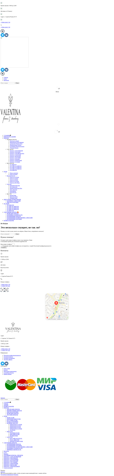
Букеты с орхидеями (15, 157)
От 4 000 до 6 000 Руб (15, 167)
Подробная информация (7, 474)
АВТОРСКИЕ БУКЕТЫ (13, 409)
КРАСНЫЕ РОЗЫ (14, 434)
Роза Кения (13, 191)
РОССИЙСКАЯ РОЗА (16, 438)
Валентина (47, 293)
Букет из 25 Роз (14, 178)
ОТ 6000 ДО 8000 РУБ (13, 209)
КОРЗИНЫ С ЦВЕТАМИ (14, 201)
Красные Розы (14, 196)
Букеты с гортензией (15, 155)
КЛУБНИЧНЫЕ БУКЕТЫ (14, 216)
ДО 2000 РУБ (10, 205)
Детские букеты (14, 148)
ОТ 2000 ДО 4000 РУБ (13, 206)
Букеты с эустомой (15, 161)
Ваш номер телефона (6, 244)
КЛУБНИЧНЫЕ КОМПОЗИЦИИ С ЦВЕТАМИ (20, 217)
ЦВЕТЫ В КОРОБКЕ (12, 202)
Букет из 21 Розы (14, 177)
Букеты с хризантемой (16, 160)
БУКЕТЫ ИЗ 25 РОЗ (15, 426)
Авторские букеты (16, 143)
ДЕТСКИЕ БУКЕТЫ (12, 414)
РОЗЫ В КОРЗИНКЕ (12, 421)
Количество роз (11, 175)
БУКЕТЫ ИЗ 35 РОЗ (15, 427)
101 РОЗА (12, 430)
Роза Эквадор (13, 189)
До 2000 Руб (13, 164)
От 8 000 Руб (13, 170)
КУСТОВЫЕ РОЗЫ (12, 420)
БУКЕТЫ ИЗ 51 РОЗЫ (16, 428)
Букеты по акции (14, 141)
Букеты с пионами (15, 159)
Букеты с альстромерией (16, 150)
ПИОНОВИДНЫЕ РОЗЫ (14, 419)
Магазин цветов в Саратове (50, 296)
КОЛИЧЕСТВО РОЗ (12, 423)
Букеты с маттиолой (15, 156)
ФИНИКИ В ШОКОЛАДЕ (14, 449)
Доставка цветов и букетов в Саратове (52, 295)
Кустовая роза (13, 187)
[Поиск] (57, 128)
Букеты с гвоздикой (15, 152)
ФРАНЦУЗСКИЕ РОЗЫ (16, 441)
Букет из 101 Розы (15, 182)
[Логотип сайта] (15, 67)
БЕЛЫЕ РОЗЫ (14, 435)
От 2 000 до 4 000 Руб (15, 166)
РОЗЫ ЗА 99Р (10, 417)
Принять (16, 474)
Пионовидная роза (15, 185)
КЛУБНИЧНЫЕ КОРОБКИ (14, 219)
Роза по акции (13, 174)
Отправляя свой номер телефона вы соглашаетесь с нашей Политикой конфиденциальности (26, 246)
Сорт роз (9, 184)
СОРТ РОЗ (10, 437)
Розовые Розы (13, 198)
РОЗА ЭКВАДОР (14, 440)
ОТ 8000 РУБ (10, 210)
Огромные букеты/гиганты (17, 146)
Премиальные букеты (15, 145)
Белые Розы (13, 195)
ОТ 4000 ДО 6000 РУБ (13, 208)
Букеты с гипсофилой (17, 153)
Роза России (13, 192)
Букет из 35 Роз (14, 180)
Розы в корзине (14, 173)
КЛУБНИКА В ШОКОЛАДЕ (14, 215)
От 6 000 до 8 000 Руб (15, 168)
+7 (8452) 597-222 (5, 286)
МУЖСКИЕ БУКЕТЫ (13, 213)
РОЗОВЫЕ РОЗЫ (14, 433)
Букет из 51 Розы (14, 181)
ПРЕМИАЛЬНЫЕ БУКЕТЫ (14, 410)
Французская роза (16, 188)
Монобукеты (17, 142)
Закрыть (3, 398)
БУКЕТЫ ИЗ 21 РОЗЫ (16, 424)
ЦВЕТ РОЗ (10, 431)
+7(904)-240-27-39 (5, 22)
